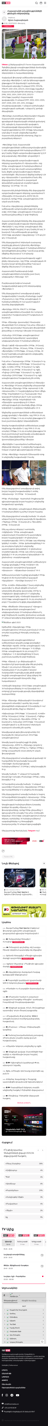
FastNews (5, 1354)
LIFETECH (5, 1377)
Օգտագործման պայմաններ (13, 1388)
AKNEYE (5, 1380)
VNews (5, 64)
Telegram (31, 831)
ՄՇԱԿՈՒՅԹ (6, 1374)
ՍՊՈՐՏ (5, 1370)
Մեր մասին (6, 1384)
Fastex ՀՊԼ (8, 857)
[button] (41, 3)
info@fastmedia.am (11, 1404)
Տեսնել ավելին (24, 1103)
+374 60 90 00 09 (10, 1408)
